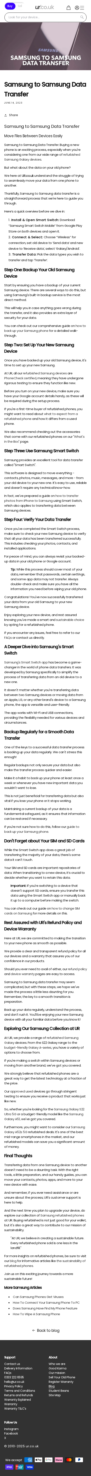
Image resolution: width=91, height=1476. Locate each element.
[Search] (82, 17)
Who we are (57, 1364)
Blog (51, 1386)
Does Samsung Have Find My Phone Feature (45, 1308)
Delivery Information (18, 1368)
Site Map (55, 1395)
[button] (68, 8)
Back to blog (48, 1330)
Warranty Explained (17, 1400)
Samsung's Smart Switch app (26, 662)
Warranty (10, 1404)
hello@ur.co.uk (14, 1382)
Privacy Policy (13, 1386)
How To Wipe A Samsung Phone (36, 1314)
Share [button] (13, 115)
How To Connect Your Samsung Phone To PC (46, 1302)
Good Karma (57, 1368)
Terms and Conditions (19, 1391)
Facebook (11, 1433)
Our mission (57, 1373)
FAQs (7, 1373)
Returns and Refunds (18, 1395)
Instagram (11, 1429)
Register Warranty (61, 1382)
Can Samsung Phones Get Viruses (38, 1297)
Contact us (12, 1364)
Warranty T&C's (15, 1408)
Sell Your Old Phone (62, 1377)
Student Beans (59, 1391)
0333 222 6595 (14, 1377)
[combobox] (45, 17)
